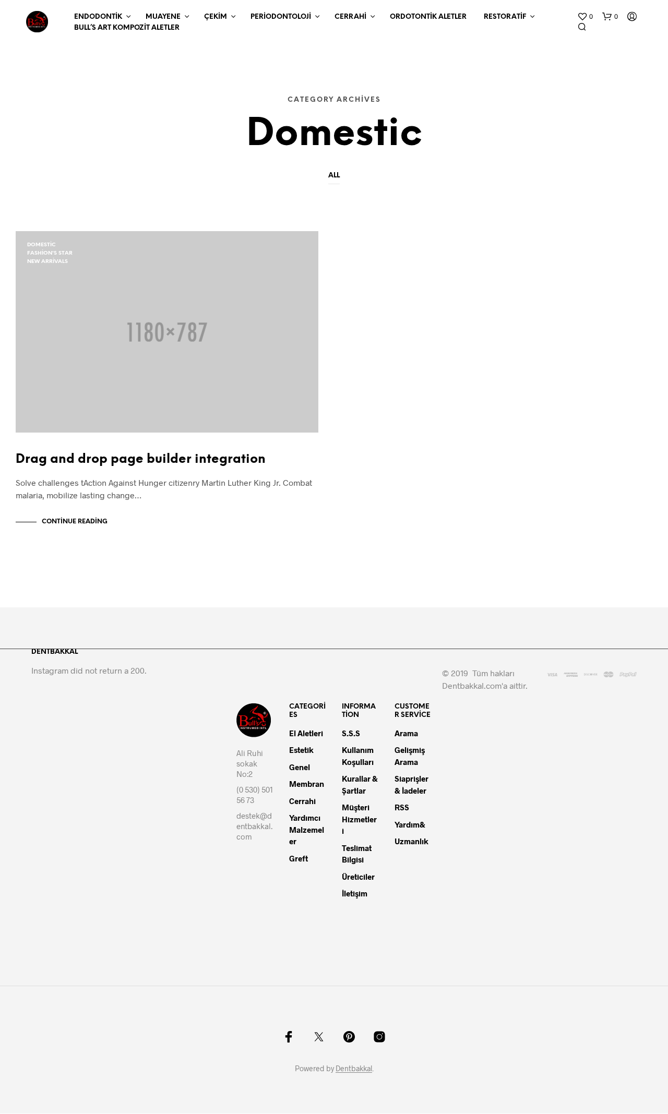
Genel (299, 767)
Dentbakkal (354, 1068)
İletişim (354, 893)
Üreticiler (358, 876)
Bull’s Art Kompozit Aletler (127, 28)
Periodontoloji (280, 17)
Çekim (215, 17)
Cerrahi (350, 17)
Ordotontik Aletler (428, 17)
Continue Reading (75, 521)
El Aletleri (306, 733)
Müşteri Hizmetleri (359, 818)
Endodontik (98, 17)
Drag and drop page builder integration (141, 459)
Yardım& (411, 824)
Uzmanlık (411, 841)
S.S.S (351, 733)
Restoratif (505, 17)
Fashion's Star (50, 253)
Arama (406, 733)
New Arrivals (47, 262)
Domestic (41, 245)
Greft (298, 858)
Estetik (301, 749)
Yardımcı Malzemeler (306, 829)
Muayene (163, 17)
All (334, 175)
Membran (306, 783)
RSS (402, 807)
